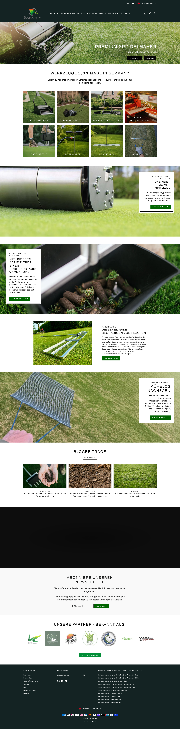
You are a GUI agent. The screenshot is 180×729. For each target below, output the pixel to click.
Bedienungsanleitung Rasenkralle (109, 696)
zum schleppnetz (160, 417)
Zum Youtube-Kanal (91, 549)
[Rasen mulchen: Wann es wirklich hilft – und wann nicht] (135, 476)
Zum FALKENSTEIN (160, 207)
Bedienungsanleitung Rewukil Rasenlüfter (112, 681)
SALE (127, 13)
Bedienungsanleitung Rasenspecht (110, 693)
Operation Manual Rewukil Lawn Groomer (112, 690)
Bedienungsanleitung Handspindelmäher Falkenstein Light (118, 678)
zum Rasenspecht (33, 58)
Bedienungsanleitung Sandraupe (109, 699)
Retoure (26, 693)
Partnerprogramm (29, 690)
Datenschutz (27, 678)
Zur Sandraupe (111, 358)
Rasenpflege (95, 13)
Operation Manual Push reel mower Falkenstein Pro (116, 684)
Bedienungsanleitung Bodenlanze (110, 702)
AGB (24, 687)
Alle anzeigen (90, 458)
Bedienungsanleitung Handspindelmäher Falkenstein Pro (118, 675)
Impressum (27, 675)
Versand (26, 684)
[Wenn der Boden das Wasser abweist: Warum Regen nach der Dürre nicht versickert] (90, 476)
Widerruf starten (90, 655)
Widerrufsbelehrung (30, 681)
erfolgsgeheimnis (56, 58)
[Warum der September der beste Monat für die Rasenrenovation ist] (44, 476)
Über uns (114, 13)
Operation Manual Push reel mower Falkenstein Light (116, 687)
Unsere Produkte (72, 13)
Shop (53, 13)
